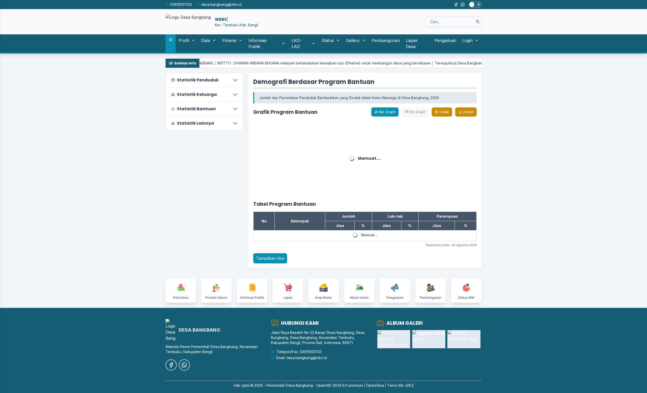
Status (328, 40)
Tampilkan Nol (270, 258)
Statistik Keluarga (197, 94)
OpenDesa (375, 385)
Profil (184, 40)
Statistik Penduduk (198, 80)
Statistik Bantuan (196, 109)
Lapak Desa (412, 43)
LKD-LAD (297, 43)
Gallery (353, 40)
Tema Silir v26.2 (400, 385)
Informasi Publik (257, 43)
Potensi (229, 40)
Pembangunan (386, 40)
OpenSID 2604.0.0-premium (339, 385)
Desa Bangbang (299, 385)
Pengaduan (445, 40)
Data (205, 40)
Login (467, 40)
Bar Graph (387, 112)
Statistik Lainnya (195, 123)
